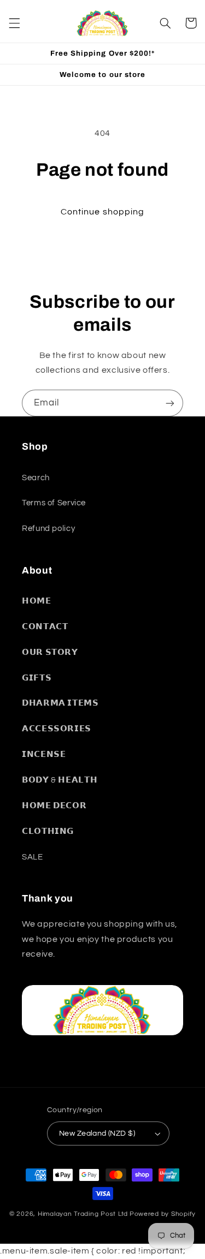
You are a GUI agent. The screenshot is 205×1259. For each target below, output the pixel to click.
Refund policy (48, 528)
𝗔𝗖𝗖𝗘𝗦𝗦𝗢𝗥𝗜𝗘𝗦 (56, 729)
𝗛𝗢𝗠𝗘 (36, 601)
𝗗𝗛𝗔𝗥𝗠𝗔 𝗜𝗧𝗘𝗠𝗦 (60, 703)
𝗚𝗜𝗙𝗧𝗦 (36, 678)
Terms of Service (54, 503)
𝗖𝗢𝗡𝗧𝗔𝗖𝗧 (45, 627)
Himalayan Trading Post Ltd (83, 1214)
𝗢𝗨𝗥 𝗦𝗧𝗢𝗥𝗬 (50, 652)
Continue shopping (102, 211)
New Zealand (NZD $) (97, 1133)
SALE (32, 857)
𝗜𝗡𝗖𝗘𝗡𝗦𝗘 (44, 754)
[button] (14, 22)
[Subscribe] (170, 403)
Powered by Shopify (163, 1214)
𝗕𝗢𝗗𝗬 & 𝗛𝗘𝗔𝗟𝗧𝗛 (59, 780)
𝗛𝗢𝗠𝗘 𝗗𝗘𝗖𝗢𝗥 (54, 806)
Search (36, 478)
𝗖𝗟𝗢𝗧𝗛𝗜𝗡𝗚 (48, 831)
